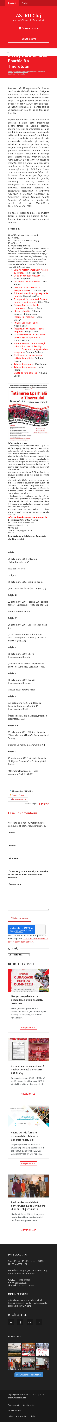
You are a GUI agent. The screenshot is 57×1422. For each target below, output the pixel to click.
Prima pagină (13, 1405)
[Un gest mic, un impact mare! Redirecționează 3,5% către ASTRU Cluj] (28, 1049)
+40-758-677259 (23, 1280)
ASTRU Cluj (28, 15)
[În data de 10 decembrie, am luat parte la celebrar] (28, 1349)
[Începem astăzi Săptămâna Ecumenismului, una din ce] (14, 1349)
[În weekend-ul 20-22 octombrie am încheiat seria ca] (28, 1363)
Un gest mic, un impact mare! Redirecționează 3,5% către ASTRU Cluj (27, 1069)
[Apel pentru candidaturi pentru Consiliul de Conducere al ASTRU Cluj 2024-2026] (28, 1186)
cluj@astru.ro (20, 1282)
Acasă (10, 72)
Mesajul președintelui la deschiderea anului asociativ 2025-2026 (27, 1000)
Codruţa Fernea (18, 795)
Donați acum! (28, 38)
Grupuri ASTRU (14, 1410)
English (25, 3)
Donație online (29, 1405)
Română (12, 3)
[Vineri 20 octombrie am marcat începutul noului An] (42, 1363)
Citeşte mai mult (28, 1027)
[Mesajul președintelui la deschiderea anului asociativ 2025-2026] (28, 980)
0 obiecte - (30, 28)
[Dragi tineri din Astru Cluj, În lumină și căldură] (42, 1349)
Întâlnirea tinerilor (21, 72)
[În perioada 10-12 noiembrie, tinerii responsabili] (14, 1363)
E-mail (12, 845)
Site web (13, 858)
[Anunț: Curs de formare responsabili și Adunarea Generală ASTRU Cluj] (28, 1116)
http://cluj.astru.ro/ (26, 1285)
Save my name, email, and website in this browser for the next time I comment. (28, 874)
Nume (12, 832)
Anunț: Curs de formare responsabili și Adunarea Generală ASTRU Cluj (24, 1136)
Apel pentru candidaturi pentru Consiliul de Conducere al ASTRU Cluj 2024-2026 (28, 1205)
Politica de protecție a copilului (21, 1416)
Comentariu (15, 884)
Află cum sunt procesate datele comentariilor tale (28, 940)
